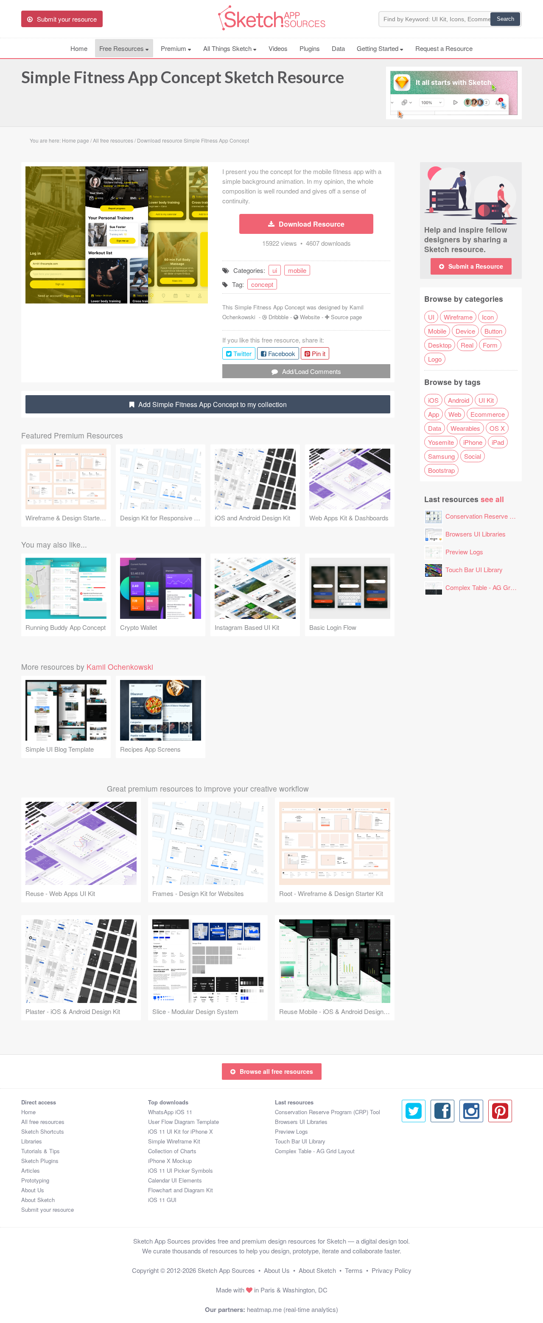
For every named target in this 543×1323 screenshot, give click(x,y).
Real (467, 344)
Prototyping (35, 1180)
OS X (497, 428)
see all (492, 499)
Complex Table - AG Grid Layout (490, 587)
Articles (30, 1170)
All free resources (42, 1122)
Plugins (309, 48)
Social (472, 456)
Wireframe (458, 316)
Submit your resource (47, 1209)
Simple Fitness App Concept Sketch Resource (182, 77)
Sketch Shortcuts (42, 1131)
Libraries (31, 1141)
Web (454, 414)
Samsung (441, 456)
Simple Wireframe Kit (174, 1141)
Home (78, 48)
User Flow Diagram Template (183, 1122)
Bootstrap (441, 470)
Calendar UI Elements (175, 1180)
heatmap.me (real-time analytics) (292, 1309)
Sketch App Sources (226, 1270)
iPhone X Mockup (170, 1161)
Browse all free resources (276, 1071)
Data (338, 48)
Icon (488, 316)
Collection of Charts (172, 1151)
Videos (278, 48)
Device (465, 330)
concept (262, 284)
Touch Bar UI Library (474, 569)
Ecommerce (487, 414)
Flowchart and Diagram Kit (180, 1190)
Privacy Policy (391, 1270)
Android (458, 400)
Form (490, 344)
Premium (174, 48)
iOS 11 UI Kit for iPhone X (180, 1131)
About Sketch (38, 1200)
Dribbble (278, 317)
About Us (32, 1190)
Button (493, 330)
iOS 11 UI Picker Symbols (180, 1170)
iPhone (472, 442)
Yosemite (441, 442)
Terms (354, 1270)
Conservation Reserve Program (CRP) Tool (327, 1112)
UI (431, 316)
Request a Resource (444, 48)
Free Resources (122, 48)
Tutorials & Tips (40, 1151)
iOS (433, 400)
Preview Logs (464, 551)
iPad (498, 442)
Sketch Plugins (40, 1161)
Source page (346, 317)
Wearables (465, 428)
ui (274, 270)
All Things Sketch (228, 48)
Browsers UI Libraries (475, 533)
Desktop (439, 344)
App (433, 414)
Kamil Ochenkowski (120, 666)
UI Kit (486, 400)
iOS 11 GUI (162, 1200)
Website (310, 317)
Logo (435, 358)
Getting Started (378, 48)
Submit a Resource (475, 266)
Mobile (437, 330)
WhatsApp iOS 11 (170, 1112)
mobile (297, 270)
